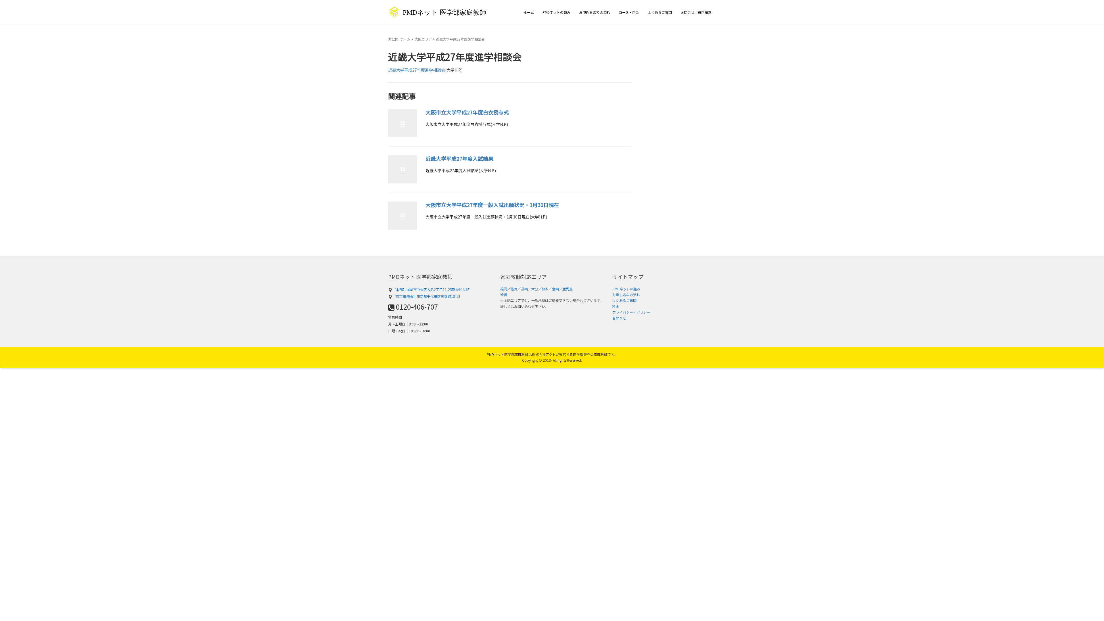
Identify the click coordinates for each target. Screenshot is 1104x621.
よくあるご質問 (660, 12)
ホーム (529, 12)
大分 (534, 288)
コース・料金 (629, 12)
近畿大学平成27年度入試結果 (459, 158)
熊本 (545, 288)
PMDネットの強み (556, 12)
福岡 (503, 288)
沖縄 (503, 294)
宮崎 (555, 288)
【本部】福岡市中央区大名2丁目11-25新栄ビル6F (430, 289)
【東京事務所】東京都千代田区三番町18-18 (426, 296)
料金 (615, 306)
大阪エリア (423, 39)
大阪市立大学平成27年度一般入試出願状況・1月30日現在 (492, 204)
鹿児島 (567, 288)
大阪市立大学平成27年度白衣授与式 (467, 112)
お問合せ (619, 318)
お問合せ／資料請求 (696, 12)
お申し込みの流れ (626, 294)
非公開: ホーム (399, 39)
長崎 (524, 288)
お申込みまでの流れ (594, 12)
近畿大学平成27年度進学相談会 (416, 70)
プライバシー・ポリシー (631, 312)
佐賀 (514, 288)
